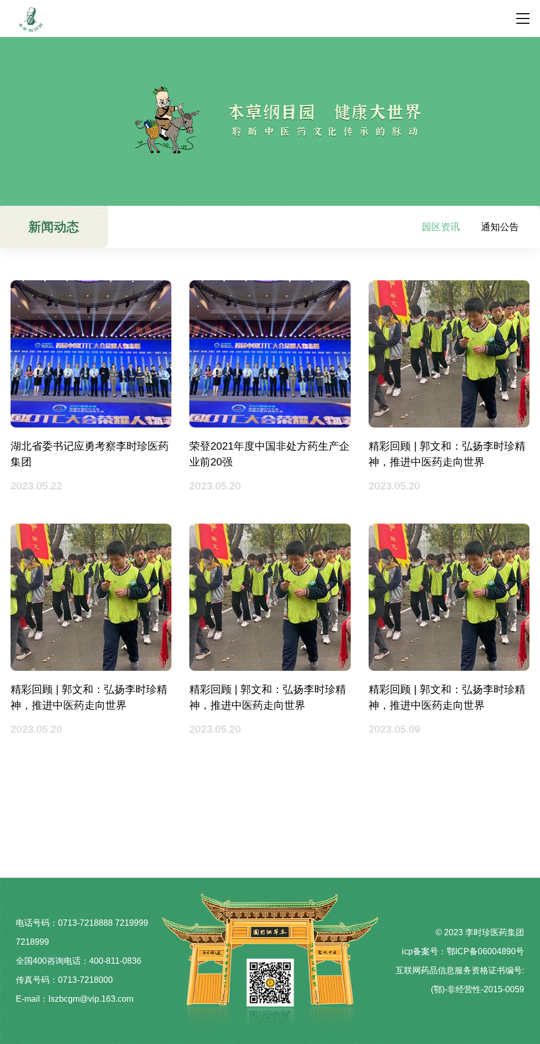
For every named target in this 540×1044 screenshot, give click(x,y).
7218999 (32, 941)
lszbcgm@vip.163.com (91, 998)
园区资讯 (441, 227)
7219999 (131, 922)
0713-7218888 (85, 922)
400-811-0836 (115, 960)
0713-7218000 (85, 979)
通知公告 (500, 227)
